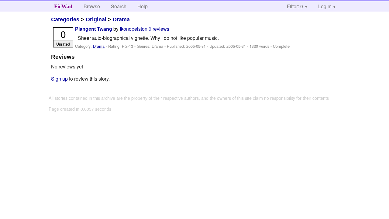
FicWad (63, 6)
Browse (92, 6)
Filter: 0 (295, 6)
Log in (325, 6)
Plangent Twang (93, 29)
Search (118, 6)
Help (142, 6)
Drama (121, 19)
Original (96, 19)
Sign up (59, 78)
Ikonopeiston (133, 28)
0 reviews (159, 28)
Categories (65, 19)
